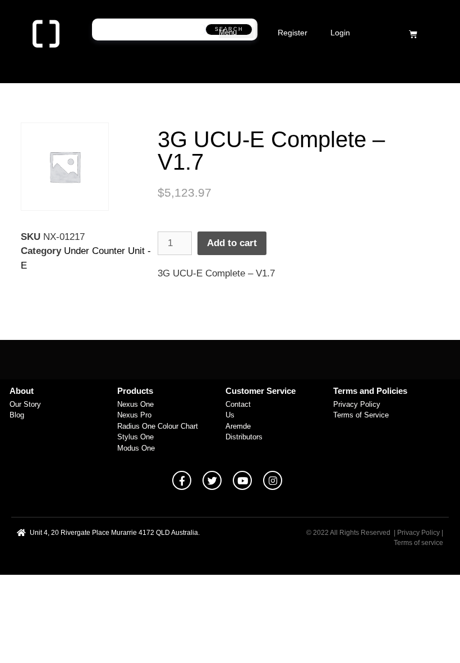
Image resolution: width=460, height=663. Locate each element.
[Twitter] (212, 480)
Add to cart (232, 243)
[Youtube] (242, 480)
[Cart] (413, 34)
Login (340, 32)
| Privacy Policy (417, 533)
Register (292, 32)
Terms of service (418, 543)
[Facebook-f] (181, 480)
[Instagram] (272, 480)
